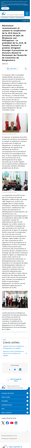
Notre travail (6, 397)
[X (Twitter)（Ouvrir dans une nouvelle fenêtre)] (3, 423)
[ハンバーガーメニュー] (27, 13)
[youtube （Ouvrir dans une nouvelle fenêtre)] (11, 423)
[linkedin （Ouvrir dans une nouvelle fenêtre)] (16, 423)
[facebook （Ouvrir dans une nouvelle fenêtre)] (7, 422)
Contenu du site (7, 405)
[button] (12, 68)
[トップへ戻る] (27, 431)
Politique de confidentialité (9, 438)
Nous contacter (7, 412)
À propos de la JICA (8, 393)
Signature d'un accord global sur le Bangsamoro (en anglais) (13, 347)
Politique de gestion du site (9, 435)
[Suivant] (28, 17)
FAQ (3, 409)
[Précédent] (26, 17)
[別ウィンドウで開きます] (10, 369)
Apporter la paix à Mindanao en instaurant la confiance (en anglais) (13, 353)
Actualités (24, 20)
